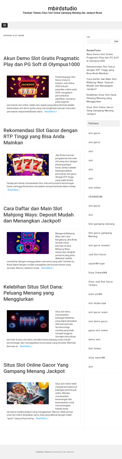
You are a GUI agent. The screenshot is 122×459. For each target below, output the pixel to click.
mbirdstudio (62, 8)
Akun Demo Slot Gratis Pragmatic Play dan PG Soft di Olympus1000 (41, 61)
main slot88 (95, 294)
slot (90, 151)
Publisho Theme (43, 452)
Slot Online (94, 348)
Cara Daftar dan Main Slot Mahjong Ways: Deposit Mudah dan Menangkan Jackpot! (38, 214)
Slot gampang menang (101, 223)
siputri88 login (96, 263)
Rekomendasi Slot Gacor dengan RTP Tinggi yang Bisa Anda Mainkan (40, 136)
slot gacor (94, 133)
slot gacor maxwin (99, 245)
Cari (88, 37)
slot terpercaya (97, 303)
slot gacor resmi (98, 312)
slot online (94, 187)
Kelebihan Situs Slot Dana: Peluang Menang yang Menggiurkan (33, 293)
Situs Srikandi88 (97, 272)
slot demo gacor (98, 321)
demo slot (94, 339)
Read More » (50, 111)
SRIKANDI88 (95, 196)
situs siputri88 (96, 357)
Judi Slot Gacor (97, 254)
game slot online (98, 330)
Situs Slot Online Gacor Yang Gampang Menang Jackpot (35, 368)
